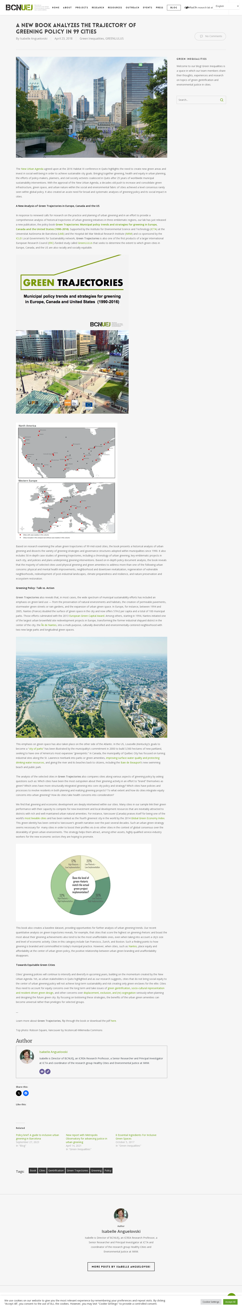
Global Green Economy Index (147, 818)
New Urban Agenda (31, 168)
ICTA (153, 229)
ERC (51, 243)
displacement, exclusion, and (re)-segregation (109, 992)
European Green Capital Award (86, 615)
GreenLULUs (85, 243)
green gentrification (118, 988)
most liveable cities (35, 818)
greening (96, 1170)
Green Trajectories (77, 1170)
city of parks (36, 748)
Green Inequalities (92, 38)
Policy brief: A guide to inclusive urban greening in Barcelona (37, 1136)
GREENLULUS (114, 38)
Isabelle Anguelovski (33, 38)
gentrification (56, 1170)
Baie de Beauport (131, 762)
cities (42, 1170)
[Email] (42, 1071)
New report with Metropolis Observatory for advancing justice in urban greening (86, 1138)
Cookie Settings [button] (211, 1301)
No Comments (213, 36)
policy (108, 1170)
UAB (61, 233)
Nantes (132, 946)
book (33, 1170)
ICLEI (19, 238)
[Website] (47, 1071)
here (113, 1020)
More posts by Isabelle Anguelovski (121, 1266)
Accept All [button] (230, 1301)
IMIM (129, 233)
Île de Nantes (49, 625)
